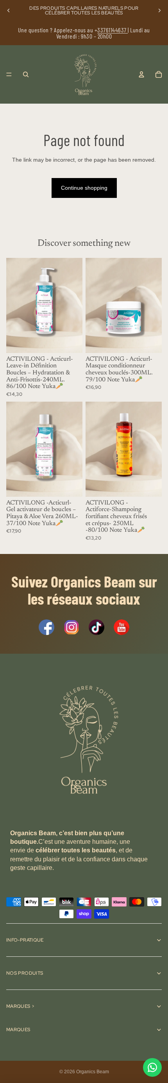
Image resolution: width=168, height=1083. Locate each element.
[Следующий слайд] (159, 10)
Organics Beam (92, 1071)
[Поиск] (25, 74)
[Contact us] (152, 1067)
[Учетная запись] (141, 74)
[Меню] (9, 74)
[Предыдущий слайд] (8, 10)
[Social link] (46, 627)
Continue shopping (84, 188)
